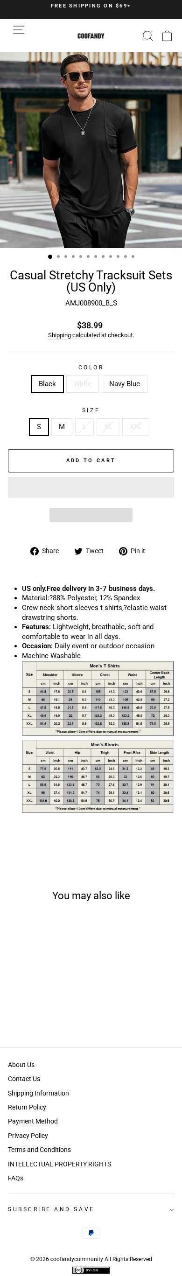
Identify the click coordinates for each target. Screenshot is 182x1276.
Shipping (59, 335)
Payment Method (33, 1121)
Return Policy (27, 1107)
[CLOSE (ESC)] (91, 150)
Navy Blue (124, 384)
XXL (136, 427)
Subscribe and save (51, 1209)
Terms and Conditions (39, 1149)
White (82, 384)
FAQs (15, 1178)
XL (108, 427)
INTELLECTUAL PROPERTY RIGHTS (59, 1164)
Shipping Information (38, 1093)
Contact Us (24, 1078)
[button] (91, 487)
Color (91, 367)
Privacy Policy (28, 1135)
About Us (21, 1064)
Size (91, 410)
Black (47, 384)
